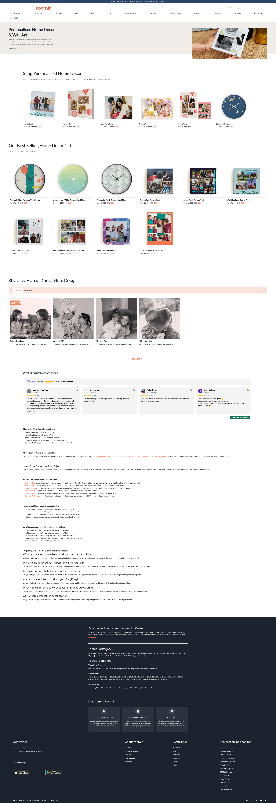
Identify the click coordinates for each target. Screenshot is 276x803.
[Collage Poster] (196, 104)
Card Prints (119, 656)
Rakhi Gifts (91, 668)
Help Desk (176, 748)
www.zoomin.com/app (21, 766)
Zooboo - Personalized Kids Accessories (27, 751)
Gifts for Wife (172, 677)
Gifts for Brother (93, 677)
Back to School (138, 668)
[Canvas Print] (81, 104)
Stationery (197, 13)
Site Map (128, 762)
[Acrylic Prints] (42, 104)
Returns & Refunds (132, 751)
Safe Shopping (130, 758)
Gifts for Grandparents (149, 679)
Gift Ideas (238, 13)
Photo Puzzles (110, 656)
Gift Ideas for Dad (114, 668)
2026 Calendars (226, 772)
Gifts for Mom (123, 677)
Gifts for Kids (151, 677)
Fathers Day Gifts (226, 751)
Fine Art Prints (30, 491)
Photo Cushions (100, 656)
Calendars (59, 13)
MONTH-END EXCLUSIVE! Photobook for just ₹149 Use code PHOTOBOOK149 (138, 2)
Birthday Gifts (104, 688)
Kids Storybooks (159, 653)
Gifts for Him (133, 677)
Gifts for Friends (124, 679)
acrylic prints (109, 456)
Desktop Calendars (137, 653)
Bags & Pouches (226, 789)
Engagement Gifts (128, 688)
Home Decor (169, 653)
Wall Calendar (148, 653)
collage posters (146, 456)
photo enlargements (132, 456)
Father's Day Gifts (102, 668)
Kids (76, 13)
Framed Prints (38, 13)
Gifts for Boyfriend (101, 679)
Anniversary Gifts (93, 688)
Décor (93, 13)
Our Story (128, 748)
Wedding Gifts (139, 688)
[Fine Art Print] (157, 104)
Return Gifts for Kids (150, 668)
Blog (174, 751)
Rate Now (176, 762)
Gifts (109, 13)
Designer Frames (102, 653)
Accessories (217, 13)
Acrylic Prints (30, 485)
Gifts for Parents (136, 679)
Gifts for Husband (161, 677)
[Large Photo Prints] (119, 104)
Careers (128, 755)
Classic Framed (113, 653)
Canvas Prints (30, 483)
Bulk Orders (176, 758)
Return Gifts (149, 688)
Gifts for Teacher (162, 679)
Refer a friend (177, 755)
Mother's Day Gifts (127, 668)
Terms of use (54, 800)
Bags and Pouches (175, 13)
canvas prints (99, 456)
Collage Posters (30, 493)
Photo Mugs (178, 653)
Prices (174, 765)
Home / (12, 18)
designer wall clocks (162, 456)
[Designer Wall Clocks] (234, 104)
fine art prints (119, 456)
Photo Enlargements (32, 488)
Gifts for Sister (104, 677)
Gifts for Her (142, 677)
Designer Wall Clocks (32, 496)
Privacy (44, 800)
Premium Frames (124, 653)
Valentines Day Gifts (227, 762)
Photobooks (16, 13)
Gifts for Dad (114, 677)
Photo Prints (153, 13)
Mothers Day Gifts (227, 758)
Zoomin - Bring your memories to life (26, 748)
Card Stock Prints (130, 13)
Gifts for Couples (113, 679)
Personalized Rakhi (227, 748)
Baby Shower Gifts (116, 688)
